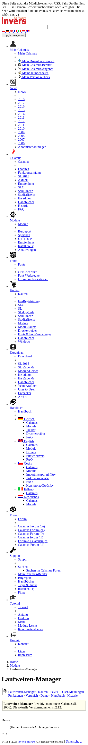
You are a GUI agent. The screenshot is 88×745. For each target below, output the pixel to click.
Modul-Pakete (27, 327)
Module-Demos (28, 371)
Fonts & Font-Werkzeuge (34, 334)
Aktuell (23, 180)
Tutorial (23, 607)
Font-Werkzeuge (28, 275)
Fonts (21, 264)
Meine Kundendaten (35, 73)
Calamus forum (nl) (30, 537)
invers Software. (26, 741)
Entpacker (24, 393)
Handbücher (26, 202)
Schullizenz (25, 191)
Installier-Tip (26, 246)
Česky (27, 463)
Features (23, 169)
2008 (21, 136)
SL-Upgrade (26, 312)
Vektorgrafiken (27, 385)
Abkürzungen (27, 249)
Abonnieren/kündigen (32, 147)
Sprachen (24, 235)
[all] (80, 695)
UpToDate (25, 238)
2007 (21, 139)
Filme (21, 592)
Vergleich (32, 695)
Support (23, 559)
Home (14, 662)
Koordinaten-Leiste (30, 629)
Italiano (28, 489)
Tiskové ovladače (37, 478)
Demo (45, 695)
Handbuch (25, 411)
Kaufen (23, 294)
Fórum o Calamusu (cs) (33, 541)
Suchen (23, 566)
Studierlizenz (26, 194)
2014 (21, 114)
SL (20, 308)
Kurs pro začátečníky (40, 485)
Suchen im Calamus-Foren (43, 570)
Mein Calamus (27, 53)
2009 (21, 132)
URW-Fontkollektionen (33, 279)
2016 (21, 106)
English (28, 441)
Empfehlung (26, 183)
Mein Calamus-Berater (36, 65)
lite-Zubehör (26, 378)
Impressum (25, 655)
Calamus (23, 161)
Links (21, 651)
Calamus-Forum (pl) (31, 544)
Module (23, 224)
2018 (21, 99)
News (22, 91)
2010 (21, 128)
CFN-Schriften (27, 272)
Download (25, 356)
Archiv (22, 396)
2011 (21, 125)
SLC (21, 187)
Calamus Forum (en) (31, 530)
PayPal (54, 692)
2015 (21, 110)
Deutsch (29, 419)
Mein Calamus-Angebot (37, 69)
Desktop (23, 618)
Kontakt (23, 644)
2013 (21, 117)
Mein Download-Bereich (37, 61)
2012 (21, 121)
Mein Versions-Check (35, 77)
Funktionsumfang (29, 172)
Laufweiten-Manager (21, 692)
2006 (21, 143)
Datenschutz (74, 741)
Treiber (30, 430)
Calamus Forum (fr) (31, 533)
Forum (22, 519)
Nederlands (31, 497)
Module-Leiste (27, 625)
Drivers (31, 452)
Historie (23, 205)
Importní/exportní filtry (41, 474)
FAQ (21, 209)
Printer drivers (35, 456)
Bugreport (24, 231)
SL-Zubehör (26, 367)
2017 (21, 103)
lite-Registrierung (29, 301)
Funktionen (15, 695)
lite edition (25, 198)
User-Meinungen (73, 692)
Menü (22, 622)
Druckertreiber (27, 330)
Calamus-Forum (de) (31, 526)
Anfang (23, 614)
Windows (24, 341)
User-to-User (26, 389)
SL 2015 (23, 176)
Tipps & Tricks (27, 585)
